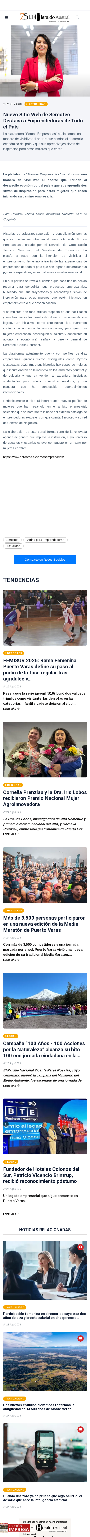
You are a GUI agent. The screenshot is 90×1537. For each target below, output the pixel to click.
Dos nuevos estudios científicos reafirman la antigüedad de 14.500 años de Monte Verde (38, 1407)
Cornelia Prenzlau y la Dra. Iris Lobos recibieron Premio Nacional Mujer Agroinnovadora (45, 798)
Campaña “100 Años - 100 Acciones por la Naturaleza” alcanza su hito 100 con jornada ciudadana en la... (44, 1050)
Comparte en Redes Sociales (45, 559)
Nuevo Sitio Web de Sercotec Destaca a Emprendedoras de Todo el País (43, 121)
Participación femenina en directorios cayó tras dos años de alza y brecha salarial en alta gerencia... (44, 1316)
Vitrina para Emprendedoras (45, 539)
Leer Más (9, 708)
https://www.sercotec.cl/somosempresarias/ (33, 457)
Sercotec (12, 539)
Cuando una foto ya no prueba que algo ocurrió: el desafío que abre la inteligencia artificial (42, 1498)
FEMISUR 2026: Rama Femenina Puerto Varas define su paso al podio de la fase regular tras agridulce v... (39, 670)
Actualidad (13, 546)
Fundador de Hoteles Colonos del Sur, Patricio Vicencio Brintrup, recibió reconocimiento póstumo (41, 1175)
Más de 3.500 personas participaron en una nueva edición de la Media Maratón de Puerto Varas (44, 924)
